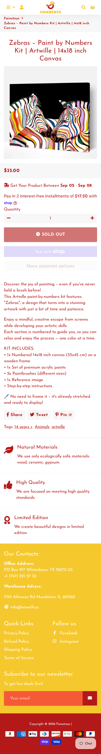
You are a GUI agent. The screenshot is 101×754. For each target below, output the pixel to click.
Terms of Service (19, 658)
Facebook (68, 633)
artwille (58, 427)
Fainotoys (12, 18)
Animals (42, 427)
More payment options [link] (50, 266)
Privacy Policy (16, 633)
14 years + (23, 427)
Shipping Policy (18, 650)
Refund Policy (16, 641)
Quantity (12, 209)
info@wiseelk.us (24, 607)
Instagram (69, 641)
